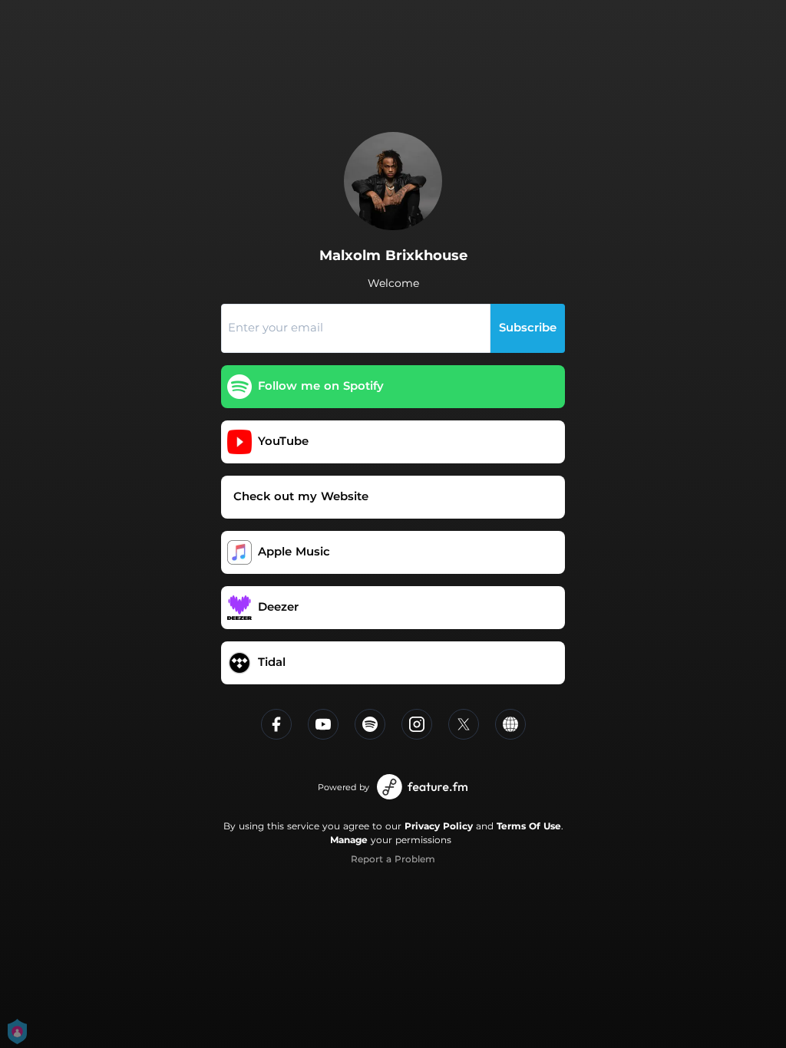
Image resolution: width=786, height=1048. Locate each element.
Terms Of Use (529, 826)
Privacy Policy (439, 826)
